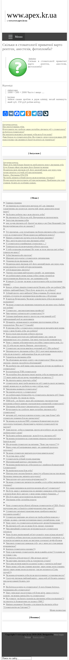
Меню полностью (58, 610)
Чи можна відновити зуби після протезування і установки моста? (35, 575)
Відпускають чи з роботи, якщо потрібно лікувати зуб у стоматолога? (34, 129)
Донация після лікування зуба (19, 260)
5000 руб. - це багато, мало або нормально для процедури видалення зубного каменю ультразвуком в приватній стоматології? (33, 402)
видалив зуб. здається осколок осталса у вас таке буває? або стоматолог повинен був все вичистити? (31, 416)
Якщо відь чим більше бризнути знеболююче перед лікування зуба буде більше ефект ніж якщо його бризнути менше (33, 165)
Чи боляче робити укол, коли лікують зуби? (25, 214)
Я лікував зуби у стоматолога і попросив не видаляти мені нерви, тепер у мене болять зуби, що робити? (34, 329)
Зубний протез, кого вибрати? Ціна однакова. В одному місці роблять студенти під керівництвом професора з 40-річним (32, 294)
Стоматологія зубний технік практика (23, 458)
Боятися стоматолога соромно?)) (20, 548)
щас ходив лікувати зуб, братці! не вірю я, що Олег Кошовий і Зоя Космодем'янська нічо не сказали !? (34, 224)
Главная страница (14, 202)
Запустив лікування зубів (17, 220)
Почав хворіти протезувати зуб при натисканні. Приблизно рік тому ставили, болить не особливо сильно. (34, 181)
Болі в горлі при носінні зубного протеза (24, 333)
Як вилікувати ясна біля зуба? (19, 470)
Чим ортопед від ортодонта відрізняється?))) (26, 479)
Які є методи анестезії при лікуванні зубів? (25, 240)
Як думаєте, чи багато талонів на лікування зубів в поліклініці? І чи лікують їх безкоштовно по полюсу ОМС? (33, 600)
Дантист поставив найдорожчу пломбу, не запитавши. (30, 272)
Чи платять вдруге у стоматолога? (21, 391)
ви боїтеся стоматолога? (13, 132)
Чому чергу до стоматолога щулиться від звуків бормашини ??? (34, 522)
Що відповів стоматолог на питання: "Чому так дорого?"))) (32, 444)
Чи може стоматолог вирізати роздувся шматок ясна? (30, 452)
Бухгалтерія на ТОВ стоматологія (21, 371)
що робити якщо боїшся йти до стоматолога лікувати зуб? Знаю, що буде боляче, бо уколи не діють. (33, 396)
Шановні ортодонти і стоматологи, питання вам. (28, 258)
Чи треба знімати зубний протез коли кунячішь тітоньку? (29, 177)
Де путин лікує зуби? (15, 455)
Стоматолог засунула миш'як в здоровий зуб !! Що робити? (32, 348)
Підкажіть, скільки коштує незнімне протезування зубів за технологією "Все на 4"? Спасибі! (30, 323)
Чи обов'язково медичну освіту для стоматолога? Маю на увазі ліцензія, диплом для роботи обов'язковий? (33, 361)
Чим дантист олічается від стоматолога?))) (25, 313)
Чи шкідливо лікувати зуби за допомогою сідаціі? (28, 560)
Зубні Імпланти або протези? (19, 255)
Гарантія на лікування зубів (18, 356)
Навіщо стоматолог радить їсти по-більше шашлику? (30, 237)
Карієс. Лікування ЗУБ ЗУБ (15, 175)
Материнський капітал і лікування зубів (24, 461)
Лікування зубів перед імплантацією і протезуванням (30, 406)
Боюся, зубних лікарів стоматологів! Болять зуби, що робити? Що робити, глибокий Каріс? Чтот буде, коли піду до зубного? (34, 288)
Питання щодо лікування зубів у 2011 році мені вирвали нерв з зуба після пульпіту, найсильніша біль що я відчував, (33, 352)
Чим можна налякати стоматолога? (21, 388)
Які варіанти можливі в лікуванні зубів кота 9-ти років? (27, 134)
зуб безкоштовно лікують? (18, 269)
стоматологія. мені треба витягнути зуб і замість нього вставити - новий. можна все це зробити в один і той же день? (34, 384)
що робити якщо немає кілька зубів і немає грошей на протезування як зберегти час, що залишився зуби (28, 277)
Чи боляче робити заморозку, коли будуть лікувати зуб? (31, 435)
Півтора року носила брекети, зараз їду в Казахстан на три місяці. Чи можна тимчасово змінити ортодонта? (34, 475)
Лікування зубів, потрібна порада (21, 499)
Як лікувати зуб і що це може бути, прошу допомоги (29, 525)
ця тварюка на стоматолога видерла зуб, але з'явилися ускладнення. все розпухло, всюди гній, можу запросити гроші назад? (31, 208)
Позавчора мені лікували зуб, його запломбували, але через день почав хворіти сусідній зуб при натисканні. (32, 171)
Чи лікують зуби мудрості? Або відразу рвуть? (27, 557)
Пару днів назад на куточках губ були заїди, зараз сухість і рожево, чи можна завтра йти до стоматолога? (31, 594)
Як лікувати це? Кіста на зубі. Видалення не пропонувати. (32, 217)
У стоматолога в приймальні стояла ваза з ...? (26, 243)
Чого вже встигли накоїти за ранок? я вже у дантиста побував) (34, 563)
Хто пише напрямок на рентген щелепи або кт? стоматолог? (33, 487)
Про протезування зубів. (13, 126)
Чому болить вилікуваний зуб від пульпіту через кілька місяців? (35, 534)
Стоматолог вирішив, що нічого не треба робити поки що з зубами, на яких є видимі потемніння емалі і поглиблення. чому (31, 518)
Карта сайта (38, 637)
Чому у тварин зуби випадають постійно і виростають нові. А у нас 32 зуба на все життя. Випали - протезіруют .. (33, 344)
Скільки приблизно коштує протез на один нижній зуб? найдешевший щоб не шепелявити (29, 318)
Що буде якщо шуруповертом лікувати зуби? (26, 496)
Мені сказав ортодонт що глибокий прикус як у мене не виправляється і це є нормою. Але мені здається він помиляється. (32, 338)
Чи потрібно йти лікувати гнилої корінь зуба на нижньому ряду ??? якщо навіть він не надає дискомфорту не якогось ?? (33, 376)
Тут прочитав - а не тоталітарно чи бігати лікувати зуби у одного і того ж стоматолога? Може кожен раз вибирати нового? (34, 233)
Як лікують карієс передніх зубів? (21, 380)
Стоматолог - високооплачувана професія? (25, 310)
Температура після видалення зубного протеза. (27, 246)
